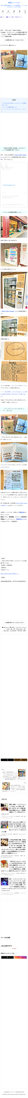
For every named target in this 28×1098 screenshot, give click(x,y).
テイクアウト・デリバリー (21, 627)
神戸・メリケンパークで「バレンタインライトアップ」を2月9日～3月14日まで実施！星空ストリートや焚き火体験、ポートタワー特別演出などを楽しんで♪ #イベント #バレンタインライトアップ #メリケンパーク (13, 884)
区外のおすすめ (19, 629)
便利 (14, 629)
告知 (24, 629)
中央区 (8, 629)
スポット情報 (11, 17)
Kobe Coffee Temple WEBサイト (10, 573)
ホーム (3, 17)
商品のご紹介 (6, 630)
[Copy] (20, 760)
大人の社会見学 (13, 630)
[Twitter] (7, 760)
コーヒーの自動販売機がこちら (9, 107)
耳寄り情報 (19, 630)
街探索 (24, 630)
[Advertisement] (15, 22)
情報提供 (21, 512)
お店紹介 (13, 627)
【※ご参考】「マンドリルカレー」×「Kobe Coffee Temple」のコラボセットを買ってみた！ (14, 394)
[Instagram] (20, 957)
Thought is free (22, 1094)
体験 (11, 629)
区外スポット (19, 17)
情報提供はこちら (21, 519)
